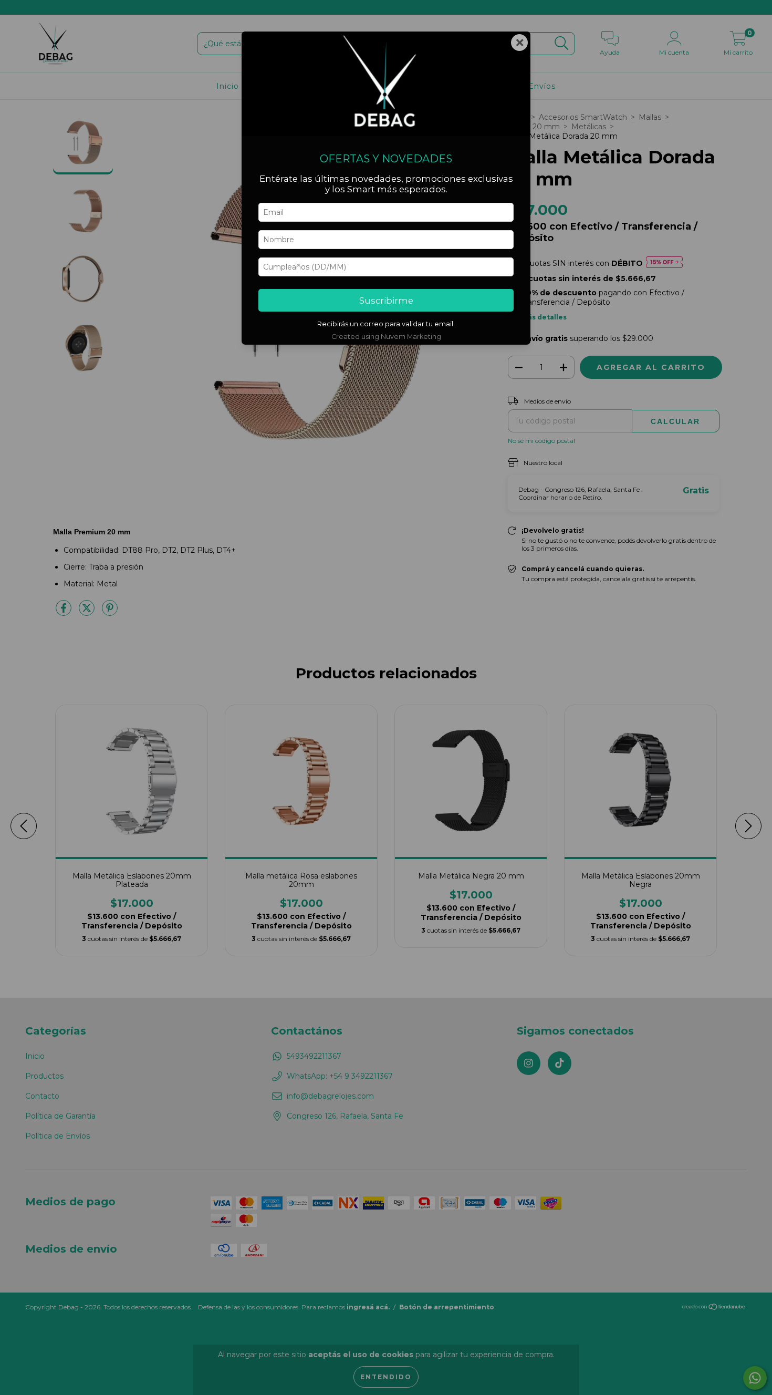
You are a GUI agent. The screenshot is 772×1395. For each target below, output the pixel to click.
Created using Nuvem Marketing (386, 336)
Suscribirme (386, 300)
